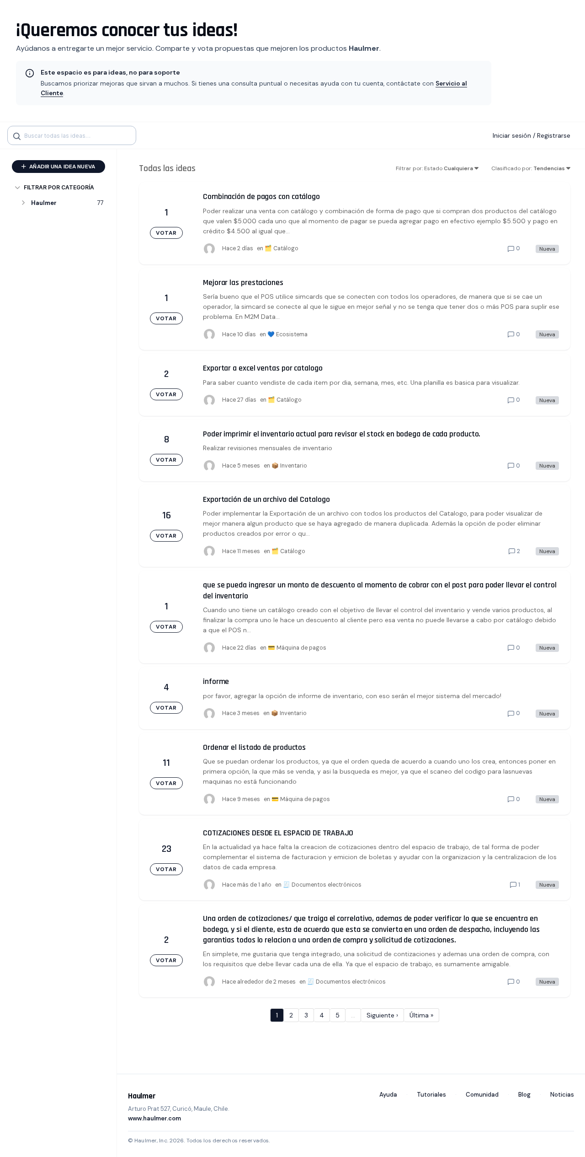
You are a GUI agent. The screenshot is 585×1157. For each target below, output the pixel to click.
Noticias (562, 1094)
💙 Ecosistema (287, 334)
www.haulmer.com (154, 1118)
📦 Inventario (289, 465)
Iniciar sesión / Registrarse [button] (531, 135)
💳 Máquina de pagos (297, 647)
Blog (524, 1094)
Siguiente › (382, 1015)
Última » (421, 1015)
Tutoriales (431, 1094)
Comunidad (482, 1094)
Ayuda (388, 1094)
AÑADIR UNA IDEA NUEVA (61, 166)
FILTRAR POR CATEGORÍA (59, 187)
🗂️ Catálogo (281, 248)
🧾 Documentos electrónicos (322, 884)
